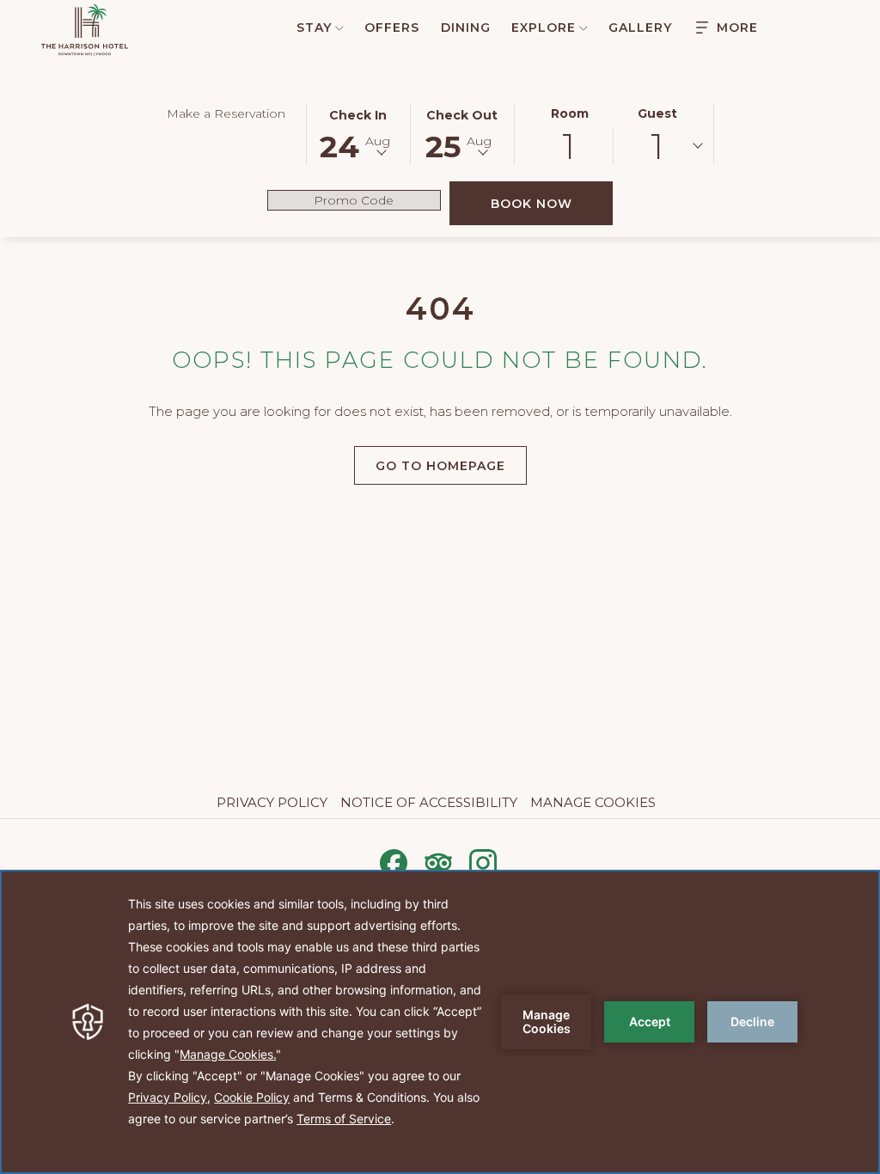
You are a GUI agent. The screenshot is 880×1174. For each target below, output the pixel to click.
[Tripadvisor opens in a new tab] (438, 861)
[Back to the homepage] (84, 29)
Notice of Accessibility (428, 802)
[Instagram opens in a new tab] (483, 861)
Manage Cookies (593, 802)
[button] (358, 132)
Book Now (552, 203)
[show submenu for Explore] (583, 27)
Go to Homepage (440, 466)
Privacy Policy (272, 802)
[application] (440, 1022)
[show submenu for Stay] (339, 27)
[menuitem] (310, 27)
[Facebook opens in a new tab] (393, 861)
